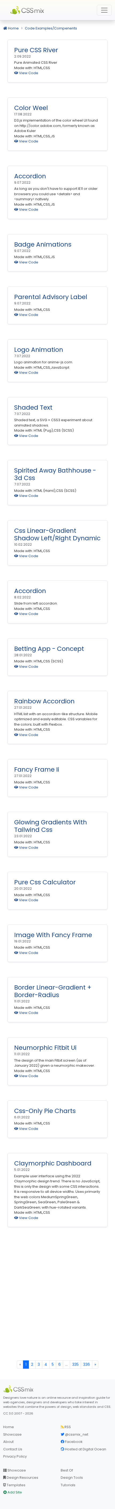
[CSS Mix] (19, 1389)
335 (75, 1364)
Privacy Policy (15, 1456)
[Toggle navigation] (104, 10)
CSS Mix (28, 10)
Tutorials (68, 1485)
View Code (28, 73)
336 (86, 1364)
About (8, 1441)
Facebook (73, 1441)
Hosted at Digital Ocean (85, 1449)
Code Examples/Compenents (51, 28)
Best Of (67, 1470)
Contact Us (12, 1449)
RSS (67, 1426)
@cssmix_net (76, 1434)
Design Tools (72, 1477)
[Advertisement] (57, 1300)
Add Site (14, 1492)
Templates (15, 1485)
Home (13, 28)
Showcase (12, 1434)
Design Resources (22, 1477)
